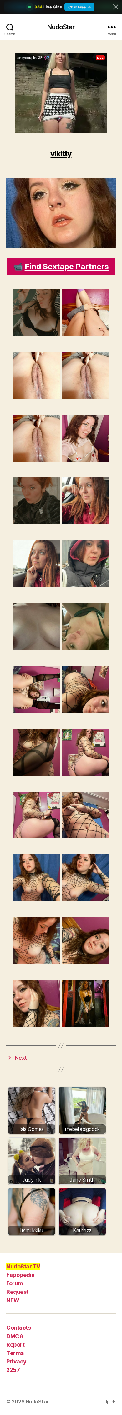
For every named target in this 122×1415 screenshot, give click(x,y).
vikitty (60, 153)
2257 (13, 1370)
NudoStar (60, 27)
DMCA (14, 1336)
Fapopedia (20, 1275)
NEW (12, 1300)
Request (17, 1291)
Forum (14, 1283)
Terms (15, 1353)
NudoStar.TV (23, 1266)
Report (15, 1344)
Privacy (16, 1361)
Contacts (18, 1327)
